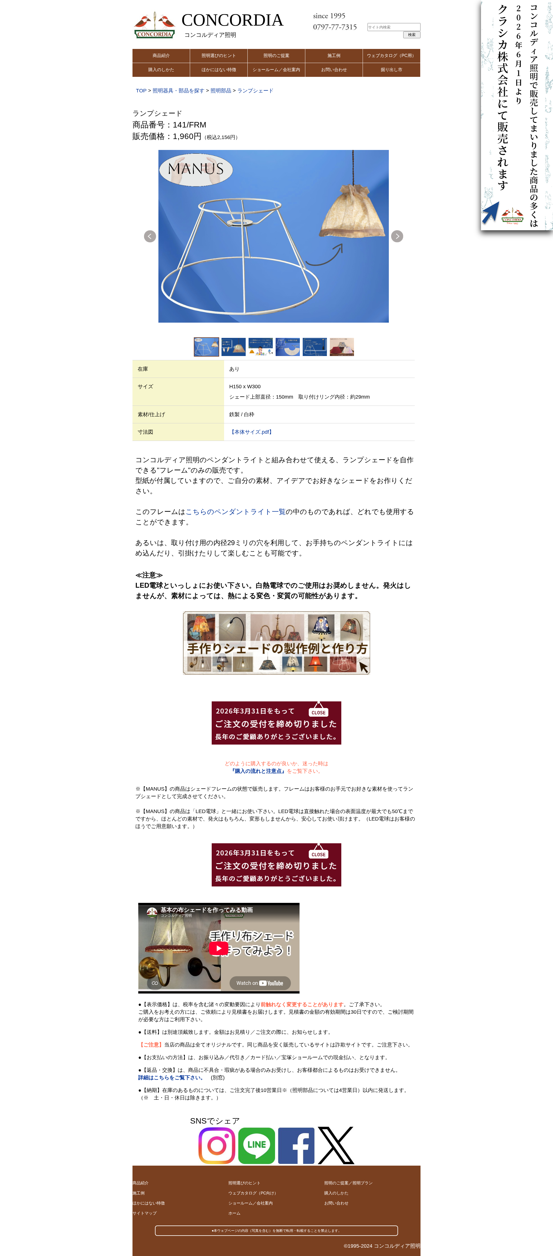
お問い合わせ (334, 69)
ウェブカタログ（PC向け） (253, 1193)
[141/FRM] (273, 236)
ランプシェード (255, 91)
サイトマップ (144, 1213)
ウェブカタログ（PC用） (391, 55)
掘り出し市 (391, 69)
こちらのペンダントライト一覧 (235, 511)
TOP (141, 91)
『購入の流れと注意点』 (258, 771)
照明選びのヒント (219, 55)
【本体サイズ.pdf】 (251, 432)
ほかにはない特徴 (219, 69)
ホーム (234, 1213)
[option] (273, 236)
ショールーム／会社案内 (276, 69)
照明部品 (221, 91)
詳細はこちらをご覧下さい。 (172, 1077)
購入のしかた (161, 69)
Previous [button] (150, 236)
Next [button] (397, 236)
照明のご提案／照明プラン (348, 1183)
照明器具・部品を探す (178, 91)
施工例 (333, 55)
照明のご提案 (276, 55)
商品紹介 (161, 55)
